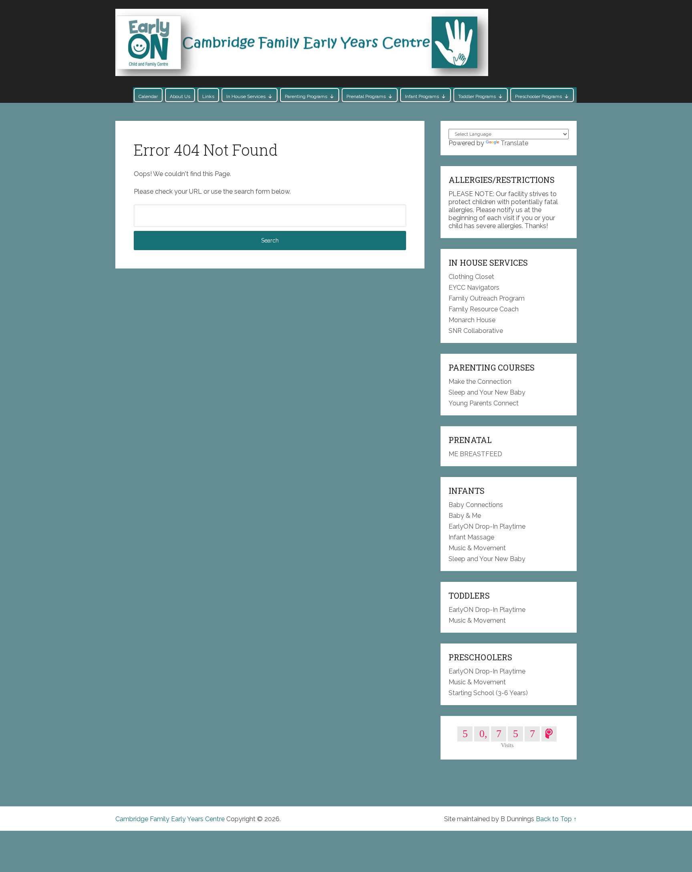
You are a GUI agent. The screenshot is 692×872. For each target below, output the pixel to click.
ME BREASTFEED (475, 454)
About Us (180, 96)
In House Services (246, 96)
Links (208, 96)
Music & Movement (477, 548)
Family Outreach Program (487, 298)
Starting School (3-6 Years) (488, 693)
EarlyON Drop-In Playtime (487, 526)
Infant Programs (422, 96)
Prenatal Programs (366, 96)
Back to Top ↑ (556, 819)
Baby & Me (465, 515)
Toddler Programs (477, 96)
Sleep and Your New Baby (487, 392)
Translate (514, 143)
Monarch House (472, 320)
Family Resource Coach (484, 309)
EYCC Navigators (474, 287)
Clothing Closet (471, 277)
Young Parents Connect (484, 403)
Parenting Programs (306, 96)
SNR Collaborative (476, 331)
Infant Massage (471, 537)
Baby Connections (476, 505)
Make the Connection (480, 381)
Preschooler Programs (538, 96)
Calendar (148, 96)
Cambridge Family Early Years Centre (170, 819)
